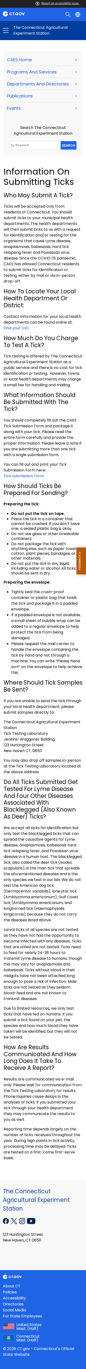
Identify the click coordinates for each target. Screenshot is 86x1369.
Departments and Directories (38, 84)
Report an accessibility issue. (60, 3)
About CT (12, 1286)
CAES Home (19, 60)
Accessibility (14, 1298)
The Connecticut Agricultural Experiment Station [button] (24, 30)
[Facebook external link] (6, 1220)
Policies (10, 1292)
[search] (68, 14)
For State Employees (22, 1316)
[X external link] (14, 1220)
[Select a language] (78, 14)
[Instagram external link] (22, 1220)
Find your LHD (16, 328)
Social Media (14, 1310)
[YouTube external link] (31, 1220)
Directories (13, 1304)
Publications (20, 96)
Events (14, 108)
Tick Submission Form (24, 476)
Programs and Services (32, 72)
